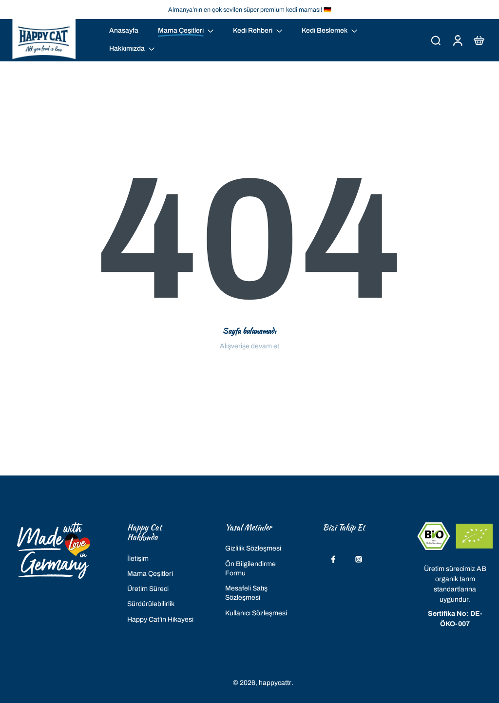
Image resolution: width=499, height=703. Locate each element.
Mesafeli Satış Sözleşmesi (246, 593)
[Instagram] (358, 559)
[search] (435, 40)
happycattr (275, 682)
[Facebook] (333, 559)
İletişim (138, 558)
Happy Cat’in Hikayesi (160, 619)
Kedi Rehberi (252, 30)
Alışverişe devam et (249, 346)
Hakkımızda (127, 48)
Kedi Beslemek (324, 30)
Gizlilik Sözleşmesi (253, 548)
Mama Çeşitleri (150, 573)
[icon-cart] (478, 40)
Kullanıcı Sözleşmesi (256, 613)
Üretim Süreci (148, 588)
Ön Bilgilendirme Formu (250, 568)
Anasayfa (123, 30)
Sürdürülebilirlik (150, 604)
